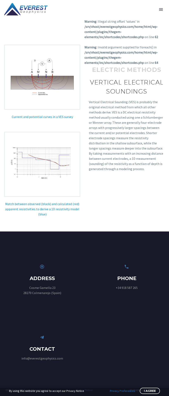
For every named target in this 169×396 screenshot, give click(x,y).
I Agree (150, 391)
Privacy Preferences (122, 391)
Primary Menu (161, 9)
